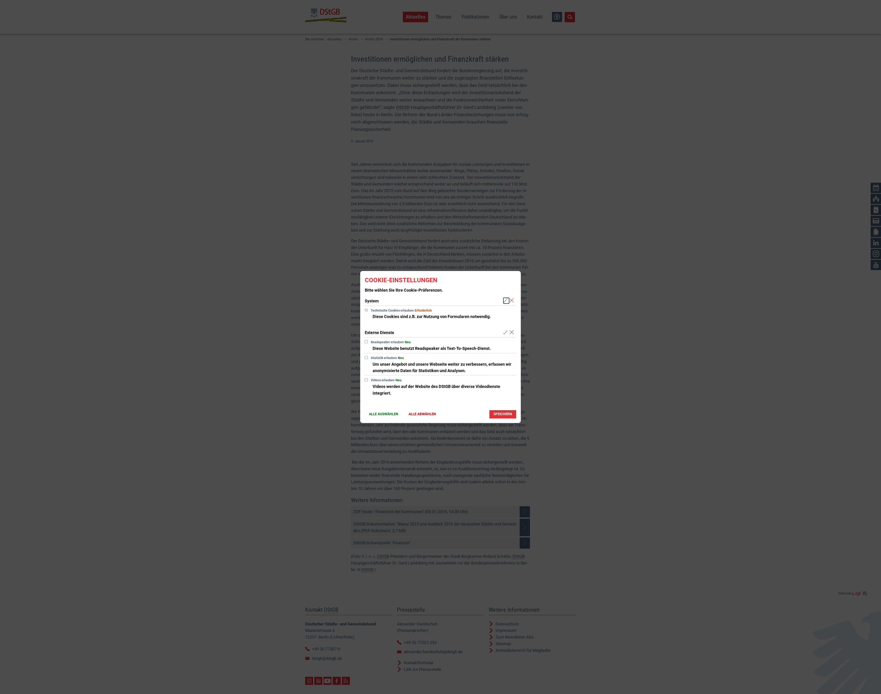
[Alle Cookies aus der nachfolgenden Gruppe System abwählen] (513, 301)
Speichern (502, 414)
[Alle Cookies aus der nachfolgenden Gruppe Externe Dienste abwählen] (513, 332)
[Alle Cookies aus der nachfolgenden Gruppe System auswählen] (506, 301)
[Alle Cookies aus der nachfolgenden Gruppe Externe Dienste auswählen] (506, 332)
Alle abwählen (422, 414)
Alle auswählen (383, 414)
